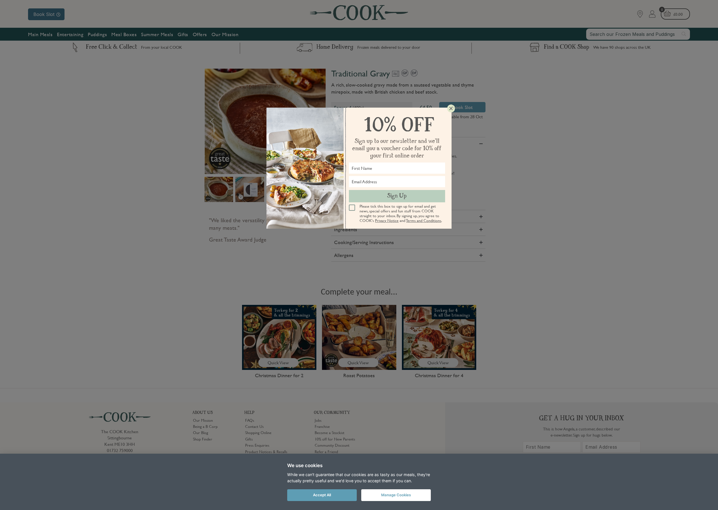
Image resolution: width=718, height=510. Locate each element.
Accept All (322, 495)
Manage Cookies (396, 495)
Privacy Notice (387, 220)
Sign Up (397, 196)
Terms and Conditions (423, 220)
